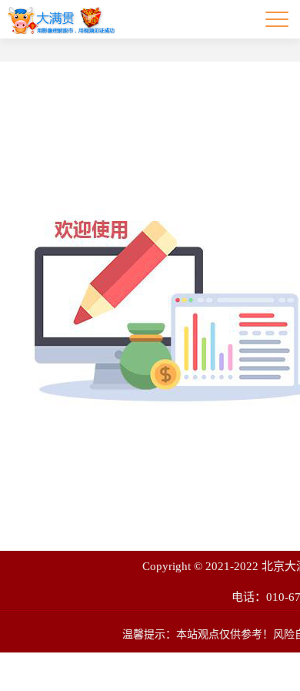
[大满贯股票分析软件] (61, 19)
